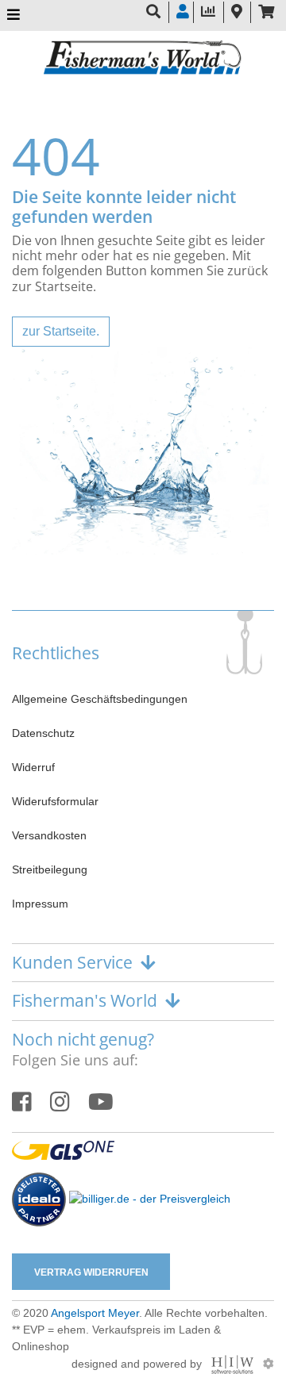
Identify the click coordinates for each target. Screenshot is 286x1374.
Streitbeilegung (49, 869)
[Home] (143, 59)
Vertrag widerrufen (91, 1272)
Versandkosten (49, 835)
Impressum (40, 903)
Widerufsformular (55, 801)
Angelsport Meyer (95, 1313)
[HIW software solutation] (234, 1363)
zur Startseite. (60, 331)
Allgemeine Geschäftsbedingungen (99, 699)
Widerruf (33, 767)
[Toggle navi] (13, 15)
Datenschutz (43, 733)
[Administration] (268, 1363)
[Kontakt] (236, 12)
